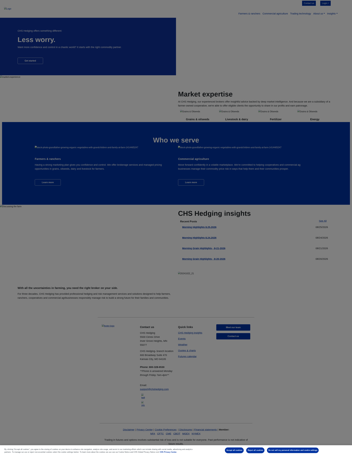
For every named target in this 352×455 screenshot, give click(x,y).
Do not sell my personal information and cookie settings (292, 450)
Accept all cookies (234, 450)
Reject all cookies (255, 450)
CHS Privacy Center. (168, 452)
